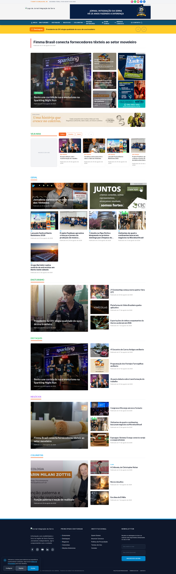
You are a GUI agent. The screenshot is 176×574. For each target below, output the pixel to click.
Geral (78, 134)
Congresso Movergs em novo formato (61, 29)
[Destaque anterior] (138, 29)
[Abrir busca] (143, 22)
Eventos (70, 134)
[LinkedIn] (144, 1)
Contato (94, 548)
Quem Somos (96, 535)
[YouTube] (138, 1)
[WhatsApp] (135, 1)
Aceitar (33, 568)
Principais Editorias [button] (72, 529)
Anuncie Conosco (97, 538)
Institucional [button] (99, 529)
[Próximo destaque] (144, 29)
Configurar (9, 568)
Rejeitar (21, 568)
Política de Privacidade (99, 542)
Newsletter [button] (128, 529)
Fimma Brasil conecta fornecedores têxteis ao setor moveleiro (85, 42)
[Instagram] (132, 1)
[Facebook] (141, 1)
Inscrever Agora (133, 558)
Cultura (62, 134)
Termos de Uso (96, 545)
